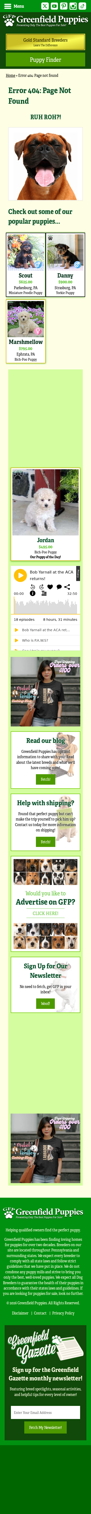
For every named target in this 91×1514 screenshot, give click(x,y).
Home (10, 75)
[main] (45, 225)
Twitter (45, 6)
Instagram (73, 6)
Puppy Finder (45, 59)
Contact (40, 1313)
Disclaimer (20, 1313)
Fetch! (45, 779)
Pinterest (63, 6)
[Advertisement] (45, 417)
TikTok (82, 6)
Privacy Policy (63, 1313)
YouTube (54, 6)
